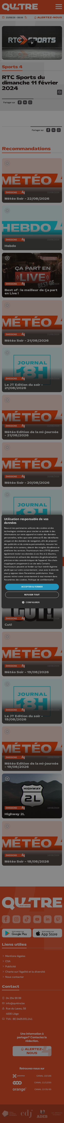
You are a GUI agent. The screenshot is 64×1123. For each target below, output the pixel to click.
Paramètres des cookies (15, 579)
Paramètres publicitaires (36, 573)
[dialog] (32, 561)
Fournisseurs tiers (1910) (38, 550)
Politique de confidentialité (41, 579)
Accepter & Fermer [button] (32, 586)
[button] (32, 602)
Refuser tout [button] (32, 594)
